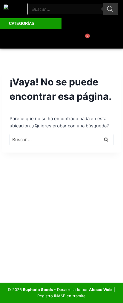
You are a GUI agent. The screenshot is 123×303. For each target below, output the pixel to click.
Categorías (21, 23)
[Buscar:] (61, 139)
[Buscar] (110, 9)
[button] (116, 22)
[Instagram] (51, 38)
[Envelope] (68, 38)
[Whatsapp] (35, 38)
